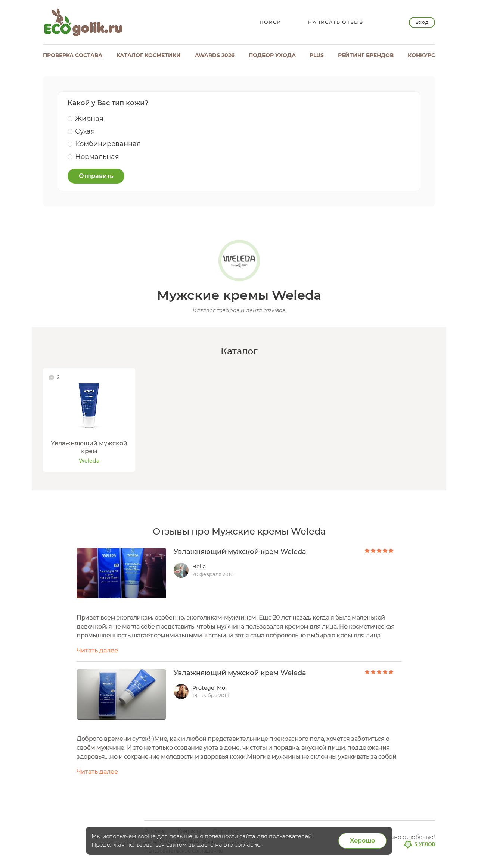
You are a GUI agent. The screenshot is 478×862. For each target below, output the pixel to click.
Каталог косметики (149, 55)
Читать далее (97, 650)
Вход (421, 22)
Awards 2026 (215, 55)
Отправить (96, 175)
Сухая (85, 131)
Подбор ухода (272, 55)
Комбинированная (108, 144)
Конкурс (421, 55)
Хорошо (362, 840)
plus (317, 55)
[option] (89, 420)
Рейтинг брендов (366, 55)
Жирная (89, 119)
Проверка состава (72, 55)
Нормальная (97, 157)
